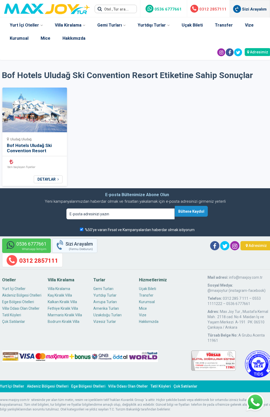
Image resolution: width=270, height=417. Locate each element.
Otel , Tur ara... (116, 9)
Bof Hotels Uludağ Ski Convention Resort (29, 148)
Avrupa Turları (105, 302)
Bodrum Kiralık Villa (63, 321)
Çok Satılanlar (13, 321)
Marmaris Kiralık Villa (65, 315)
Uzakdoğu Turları (107, 315)
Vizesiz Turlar (104, 321)
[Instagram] (221, 52)
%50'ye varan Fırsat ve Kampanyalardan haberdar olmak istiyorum (140, 230)
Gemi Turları (109, 25)
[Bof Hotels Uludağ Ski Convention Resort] (34, 112)
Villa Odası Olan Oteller (21, 308)
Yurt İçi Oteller (24, 25)
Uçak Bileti (192, 25)
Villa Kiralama (68, 25)
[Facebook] (230, 52)
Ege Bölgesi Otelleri (18, 302)
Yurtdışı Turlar (152, 25)
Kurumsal (19, 38)
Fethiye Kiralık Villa (63, 308)
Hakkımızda (73, 38)
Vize (249, 25)
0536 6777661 (167, 9)
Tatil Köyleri (11, 315)
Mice (45, 38)
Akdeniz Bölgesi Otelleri (21, 295)
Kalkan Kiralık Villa (62, 302)
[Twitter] (238, 52)
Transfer (224, 25)
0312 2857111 (212, 9)
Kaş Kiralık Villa (60, 295)
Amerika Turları (106, 308)
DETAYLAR (46, 179)
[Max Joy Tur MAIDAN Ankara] (47, 7)
